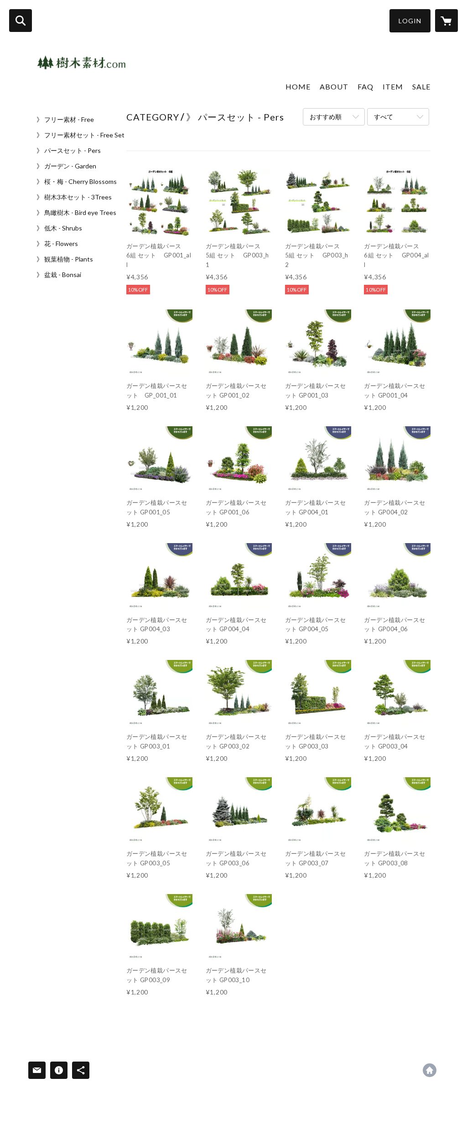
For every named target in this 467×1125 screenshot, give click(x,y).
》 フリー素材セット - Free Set (80, 135)
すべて (383, 116)
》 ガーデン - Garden (66, 166)
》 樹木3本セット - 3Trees (74, 197)
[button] (410, 20)
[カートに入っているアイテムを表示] (446, 20)
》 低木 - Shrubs (59, 228)
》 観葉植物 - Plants (64, 259)
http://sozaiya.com (429, 1070)
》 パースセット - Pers (68, 150)
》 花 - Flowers (57, 244)
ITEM (393, 86)
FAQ (366, 86)
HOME (298, 86)
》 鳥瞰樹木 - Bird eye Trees (76, 212)
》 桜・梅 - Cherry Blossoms (76, 181)
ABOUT (334, 86)
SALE (421, 86)
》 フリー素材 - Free (65, 119)
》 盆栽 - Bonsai (58, 275)
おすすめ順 (326, 116)
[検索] (20, 20)
